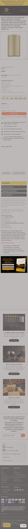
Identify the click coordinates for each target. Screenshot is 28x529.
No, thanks (8, 270)
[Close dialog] (26, 256)
